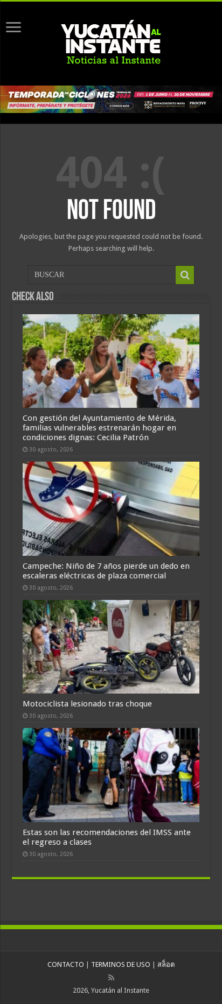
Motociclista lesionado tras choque (87, 704)
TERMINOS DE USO (120, 964)
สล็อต (166, 964)
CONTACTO (65, 964)
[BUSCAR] (185, 275)
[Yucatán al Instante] (111, 41)
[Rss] (111, 977)
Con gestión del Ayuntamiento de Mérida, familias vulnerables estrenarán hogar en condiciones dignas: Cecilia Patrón (99, 427)
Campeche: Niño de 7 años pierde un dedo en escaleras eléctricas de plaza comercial (106, 571)
